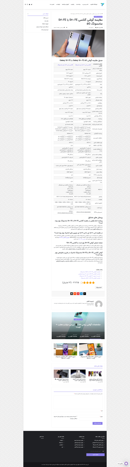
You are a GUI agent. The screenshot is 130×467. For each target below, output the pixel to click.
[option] (78, 325)
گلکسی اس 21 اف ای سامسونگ (65, 65)
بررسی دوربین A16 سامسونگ (98, 447)
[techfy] (103, 5)
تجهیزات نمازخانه (45, 23)
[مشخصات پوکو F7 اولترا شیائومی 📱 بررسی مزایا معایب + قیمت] (61, 374)
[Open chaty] (126, 463)
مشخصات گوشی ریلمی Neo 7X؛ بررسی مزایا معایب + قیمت (78, 326)
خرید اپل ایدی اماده (44, 29)
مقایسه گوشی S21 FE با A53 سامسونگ (90, 278)
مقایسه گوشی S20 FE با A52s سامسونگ (90, 272)
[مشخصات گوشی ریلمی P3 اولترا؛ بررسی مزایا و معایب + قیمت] (78, 374)
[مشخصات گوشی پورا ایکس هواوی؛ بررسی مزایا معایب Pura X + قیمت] (95, 374)
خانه (101, 13)
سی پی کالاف (45, 18)
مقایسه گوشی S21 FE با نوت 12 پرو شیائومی (89, 274)
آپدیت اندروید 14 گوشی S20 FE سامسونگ (89, 276)
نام (102, 410)
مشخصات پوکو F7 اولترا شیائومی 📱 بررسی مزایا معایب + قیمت (62, 379)
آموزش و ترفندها (65, 4)
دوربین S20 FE (82, 239)
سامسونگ (98, 287)
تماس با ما (52, 4)
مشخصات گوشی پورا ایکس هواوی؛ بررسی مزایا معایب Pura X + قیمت (96, 379)
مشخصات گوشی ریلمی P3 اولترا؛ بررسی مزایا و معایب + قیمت (79, 379)
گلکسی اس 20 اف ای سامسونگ (83, 65)
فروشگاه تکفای (94, 4)
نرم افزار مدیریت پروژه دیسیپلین (42, 26)
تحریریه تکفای (98, 27)
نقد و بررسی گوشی (95, 13)
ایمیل (101, 416)
